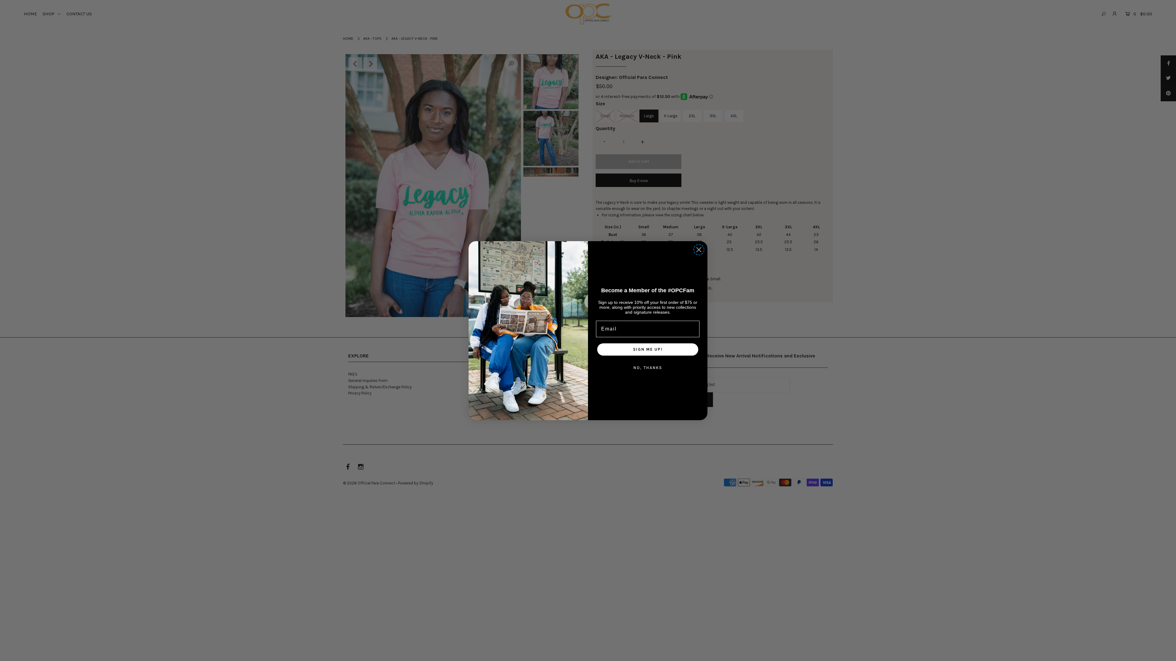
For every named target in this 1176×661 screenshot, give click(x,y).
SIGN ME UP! (648, 349)
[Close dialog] (698, 249)
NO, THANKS (647, 367)
